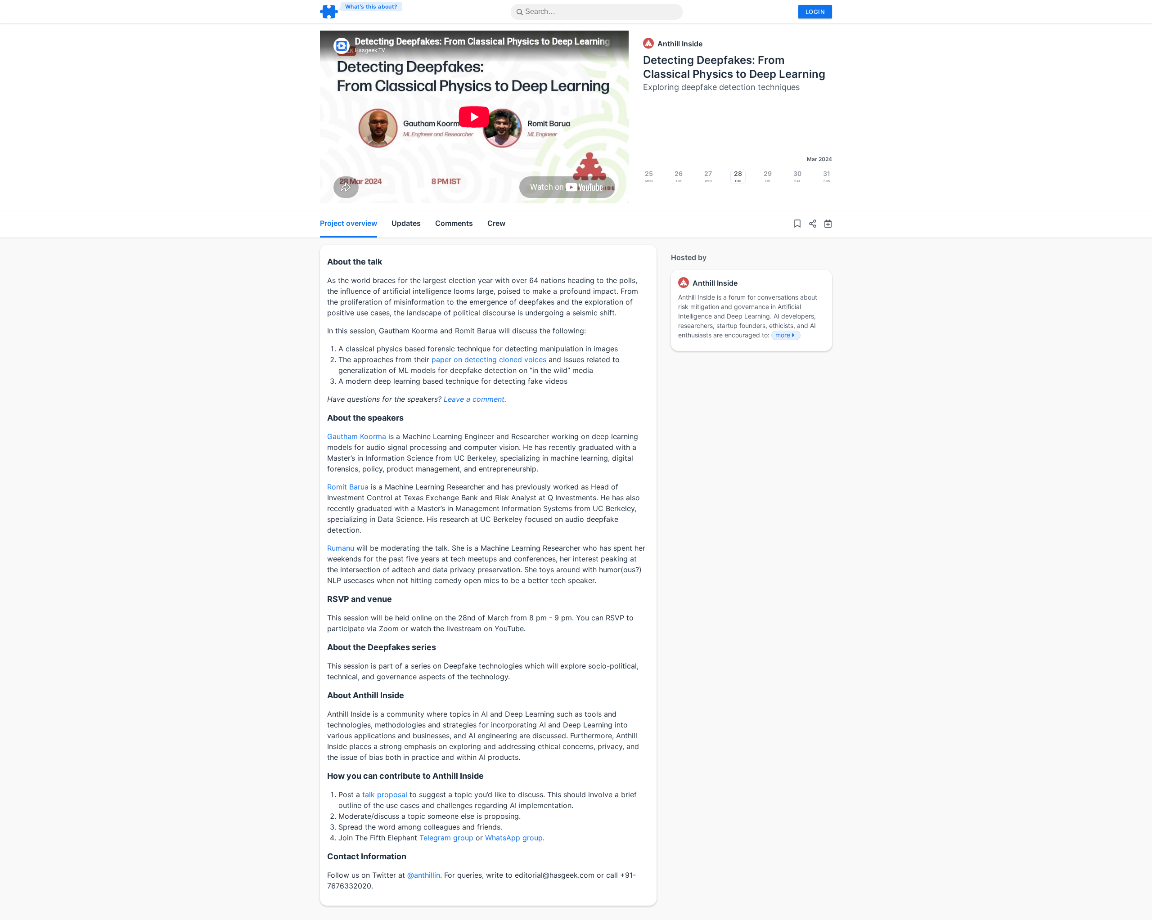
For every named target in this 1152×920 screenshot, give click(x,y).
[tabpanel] (474, 117)
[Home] (361, 11)
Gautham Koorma (356, 436)
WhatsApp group (514, 837)
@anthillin (423, 875)
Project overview (348, 223)
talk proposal (384, 794)
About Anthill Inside (365, 695)
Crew (496, 223)
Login (815, 11)
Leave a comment (474, 399)
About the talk (354, 261)
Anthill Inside (679, 43)
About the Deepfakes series (381, 647)
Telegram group (446, 837)
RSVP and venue (359, 599)
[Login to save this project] (797, 224)
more (782, 335)
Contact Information (366, 856)
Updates (406, 223)
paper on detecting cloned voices (489, 359)
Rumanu (340, 547)
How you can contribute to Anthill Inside (405, 776)
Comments (454, 223)
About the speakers (365, 417)
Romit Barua (348, 486)
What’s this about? (371, 6)
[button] (809, 224)
